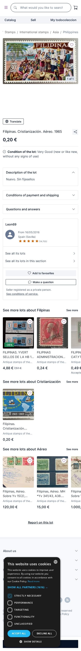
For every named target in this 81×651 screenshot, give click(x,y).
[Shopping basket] (75, 7)
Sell (33, 20)
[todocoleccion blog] (67, 600)
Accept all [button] (19, 633)
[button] (40, 172)
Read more (34, 581)
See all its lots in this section (25, 261)
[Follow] (71, 44)
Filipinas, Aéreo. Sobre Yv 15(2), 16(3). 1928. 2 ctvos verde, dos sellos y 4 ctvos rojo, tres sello (17, 493)
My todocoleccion (63, 20)
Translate (15, 121)
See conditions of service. (22, 293)
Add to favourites (43, 273)
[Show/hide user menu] (5, 8)
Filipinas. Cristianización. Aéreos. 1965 (14, 426)
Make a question (43, 282)
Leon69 (10, 224)
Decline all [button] (44, 633)
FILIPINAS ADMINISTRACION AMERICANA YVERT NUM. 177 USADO (51, 354)
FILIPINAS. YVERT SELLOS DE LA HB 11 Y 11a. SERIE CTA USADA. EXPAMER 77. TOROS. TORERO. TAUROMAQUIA (18, 354)
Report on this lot (40, 522)
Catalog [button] (10, 20)
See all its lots (15, 253)
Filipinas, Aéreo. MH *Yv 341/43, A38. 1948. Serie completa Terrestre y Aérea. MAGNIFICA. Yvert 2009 (52, 493)
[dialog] (32, 602)
